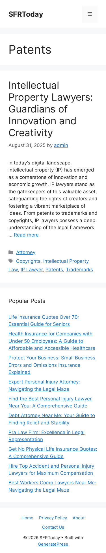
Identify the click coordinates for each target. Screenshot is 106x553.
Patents (54, 269)
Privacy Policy (53, 518)
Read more (26, 235)
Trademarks (79, 269)
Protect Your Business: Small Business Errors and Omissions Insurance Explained (51, 365)
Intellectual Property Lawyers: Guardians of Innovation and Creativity (50, 108)
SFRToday (25, 14)
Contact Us (53, 527)
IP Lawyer (32, 269)
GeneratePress (53, 544)
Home (27, 518)
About (79, 518)
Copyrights (28, 261)
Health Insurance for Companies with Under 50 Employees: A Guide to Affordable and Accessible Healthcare (51, 341)
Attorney (25, 252)
